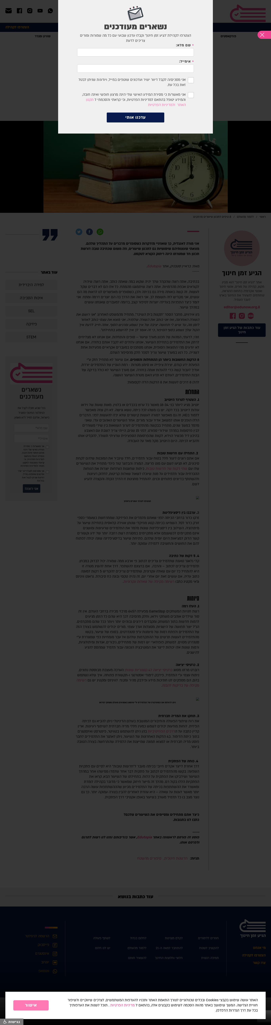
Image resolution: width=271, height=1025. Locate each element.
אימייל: (185, 62)
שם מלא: (183, 45)
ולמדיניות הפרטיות (161, 105)
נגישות (13, 1021)
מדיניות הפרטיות (122, 1005)
